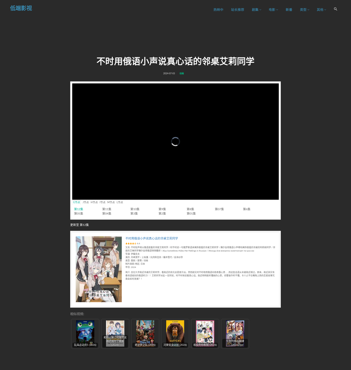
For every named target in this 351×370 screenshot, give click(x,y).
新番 (289, 9)
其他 (320, 9)
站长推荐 (237, 9)
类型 (303, 9)
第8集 (190, 209)
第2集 (162, 213)
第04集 (106, 213)
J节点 (86, 202)
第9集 (162, 209)
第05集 (78, 213)
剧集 (255, 9)
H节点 (94, 202)
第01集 (191, 213)
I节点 (102, 202)
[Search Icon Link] (335, 10)
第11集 (106, 209)
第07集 (219, 209)
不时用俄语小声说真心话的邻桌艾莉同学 (151, 238)
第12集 (78, 209)
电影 (272, 9)
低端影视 (21, 8)
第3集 (134, 213)
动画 (182, 73)
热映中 (218, 9)
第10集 (134, 209)
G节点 (76, 202)
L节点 (120, 202)
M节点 (111, 202)
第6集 (246, 209)
